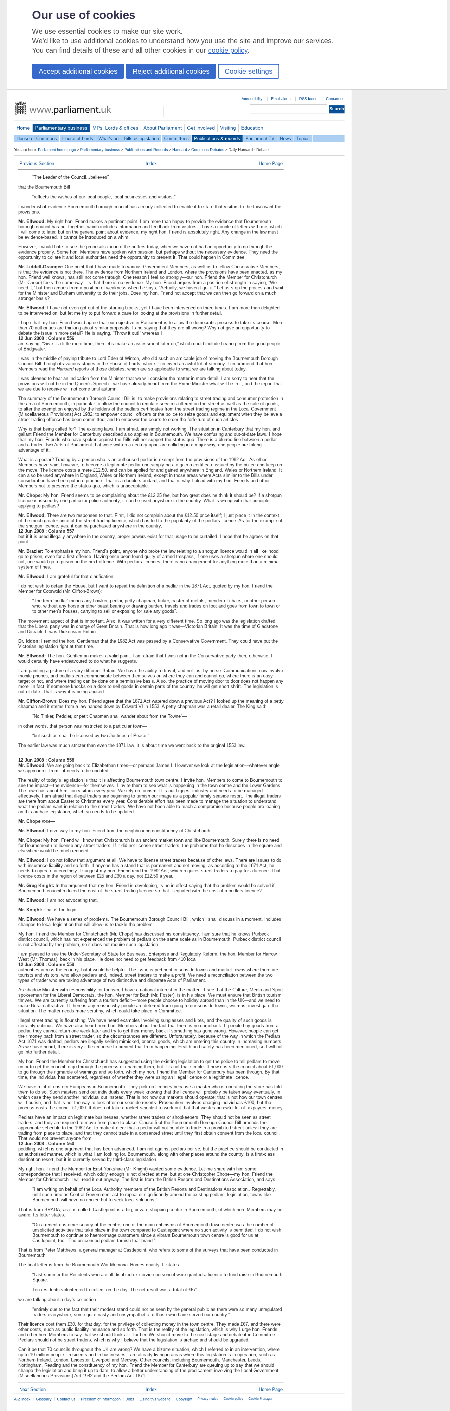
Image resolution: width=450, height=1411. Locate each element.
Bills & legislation (141, 138)
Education (252, 128)
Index (151, 163)
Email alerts (281, 99)
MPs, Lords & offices (115, 128)
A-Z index (22, 1399)
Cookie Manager (260, 1398)
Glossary (44, 1399)
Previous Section (36, 163)
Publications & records (217, 138)
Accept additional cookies (78, 71)
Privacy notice (208, 1398)
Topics (303, 138)
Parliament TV (260, 138)
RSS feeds (308, 99)
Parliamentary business (61, 128)
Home (23, 128)
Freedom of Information (101, 1399)
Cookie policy (233, 1398)
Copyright (184, 1399)
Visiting (228, 128)
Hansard (179, 149)
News (285, 138)
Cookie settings (248, 71)
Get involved (201, 128)
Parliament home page (57, 149)
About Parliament (162, 128)
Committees (176, 138)
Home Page (271, 163)
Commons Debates (207, 149)
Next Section (32, 1389)
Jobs (130, 1399)
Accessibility (252, 99)
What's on (108, 138)
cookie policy (228, 50)
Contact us (335, 99)
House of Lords (77, 138)
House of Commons (37, 138)
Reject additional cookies (171, 71)
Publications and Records (146, 149)
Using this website (155, 1399)
